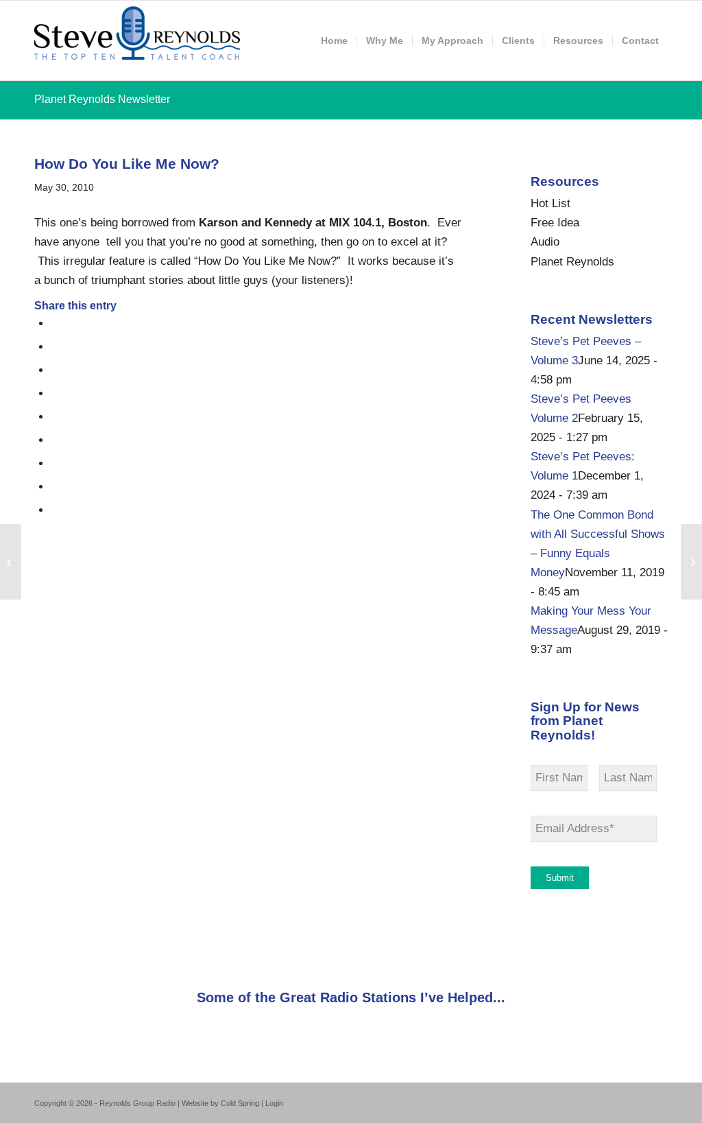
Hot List (550, 203)
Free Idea (555, 222)
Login (274, 1103)
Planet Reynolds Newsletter (102, 99)
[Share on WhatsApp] (55, 370)
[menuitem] (334, 40)
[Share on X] (55, 346)
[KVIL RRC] (10, 562)
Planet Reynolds (572, 261)
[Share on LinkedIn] (55, 416)
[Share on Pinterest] (55, 393)
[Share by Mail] (55, 510)
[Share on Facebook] (55, 323)
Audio (545, 241)
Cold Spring (240, 1103)
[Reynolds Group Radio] (137, 40)
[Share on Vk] (55, 463)
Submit (560, 878)
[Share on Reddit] (55, 486)
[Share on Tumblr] (55, 440)
